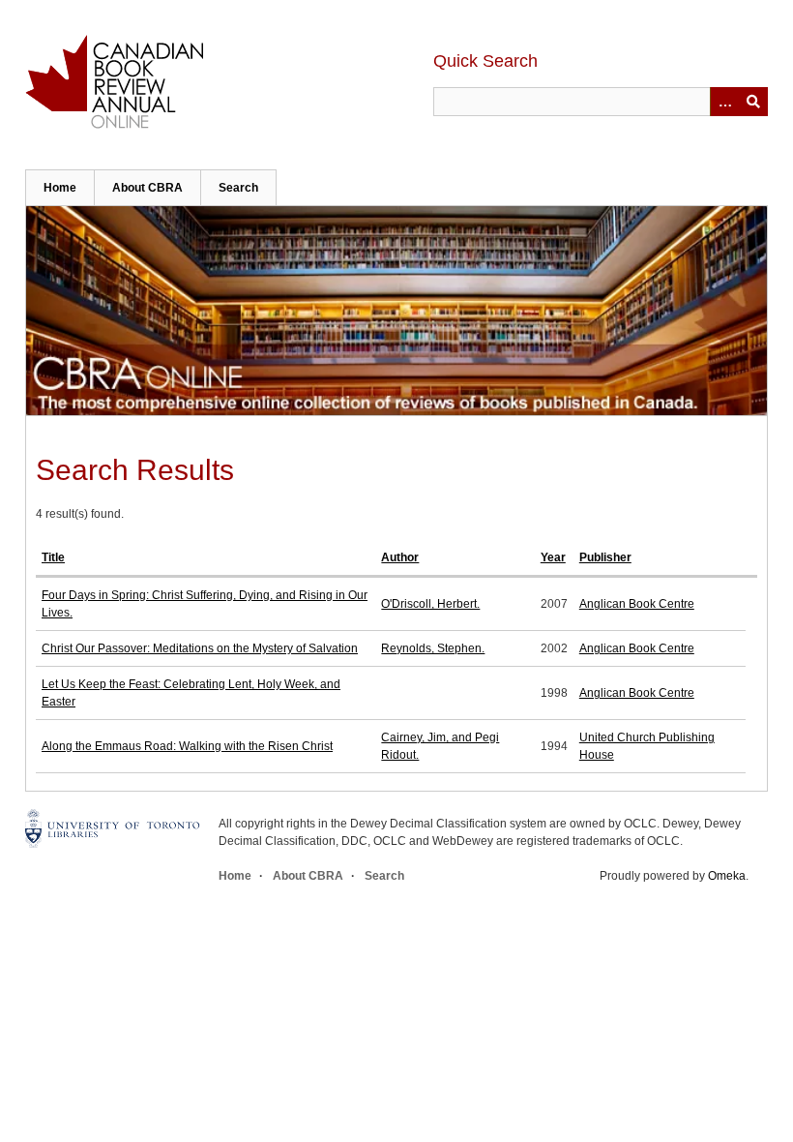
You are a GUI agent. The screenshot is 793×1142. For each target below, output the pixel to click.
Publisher (605, 557)
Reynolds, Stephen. (433, 648)
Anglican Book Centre (636, 604)
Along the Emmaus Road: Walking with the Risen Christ (187, 746)
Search (238, 188)
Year (553, 557)
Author (400, 557)
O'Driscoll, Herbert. (430, 604)
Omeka (727, 876)
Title (53, 557)
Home (60, 188)
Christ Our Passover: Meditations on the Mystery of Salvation (200, 648)
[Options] (724, 101)
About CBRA (147, 188)
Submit (753, 101)
